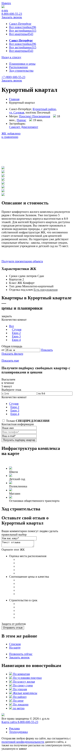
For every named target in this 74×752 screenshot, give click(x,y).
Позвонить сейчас (20, 654)
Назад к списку (11, 57)
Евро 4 (16, 339)
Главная (14, 99)
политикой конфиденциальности (23, 741)
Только (27, 420)
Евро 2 (16, 333)
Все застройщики (22, 30)
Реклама (14, 728)
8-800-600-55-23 (12, 13)
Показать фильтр (12, 353)
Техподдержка (18, 732)
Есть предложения (45, 289)
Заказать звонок (12, 17)
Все (11, 326)
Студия (16, 329)
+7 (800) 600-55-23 (13, 77)
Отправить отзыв (13, 627)
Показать (47, 350)
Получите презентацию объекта (22, 261)
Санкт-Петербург (20, 23)
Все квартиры (21, 34)
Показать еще (10, 360)
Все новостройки (22, 27)
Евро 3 (16, 336)
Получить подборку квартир (19, 440)
